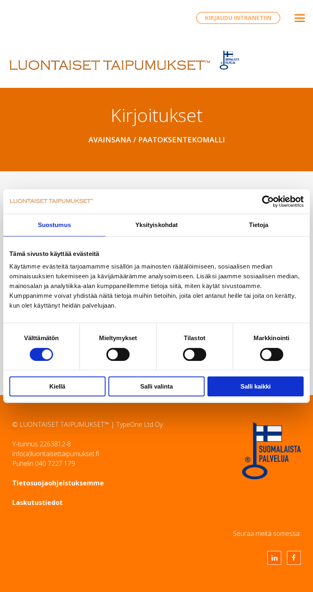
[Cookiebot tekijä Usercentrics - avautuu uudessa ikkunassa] (268, 201)
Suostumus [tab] (54, 224)
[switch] (118, 354)
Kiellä (57, 386)
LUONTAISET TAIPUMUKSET (110, 65)
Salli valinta (156, 386)
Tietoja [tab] (259, 224)
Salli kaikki (255, 386)
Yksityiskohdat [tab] (156, 224)
